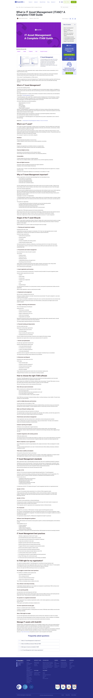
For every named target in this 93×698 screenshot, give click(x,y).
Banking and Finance (46, 662)
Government (47, 663)
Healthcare (51, 663)
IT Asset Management (26, 95)
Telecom (44, 668)
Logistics (50, 664)
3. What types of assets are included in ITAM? (29, 646)
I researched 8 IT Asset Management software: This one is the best (35, 120)
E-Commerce (51, 662)
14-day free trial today (25, 631)
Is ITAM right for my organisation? (69, 39)
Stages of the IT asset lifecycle (68, 33)
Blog (17, 7)
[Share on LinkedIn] (70, 19)
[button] (30, 2)
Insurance (44, 664)
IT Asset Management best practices (69, 38)
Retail (49, 667)
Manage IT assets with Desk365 (69, 41)
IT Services (35, 672)
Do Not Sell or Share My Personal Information (46, 695)
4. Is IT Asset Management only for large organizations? (31, 650)
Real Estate (46, 667)
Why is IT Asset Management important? (68, 31)
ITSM (19, 7)
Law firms (47, 664)
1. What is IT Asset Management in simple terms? (30, 640)
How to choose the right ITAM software (68, 35)
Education (44, 663)
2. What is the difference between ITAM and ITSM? (30, 643)
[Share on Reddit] (75, 19)
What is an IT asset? (67, 29)
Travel (46, 668)
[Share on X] (73, 19)
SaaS (51, 667)
